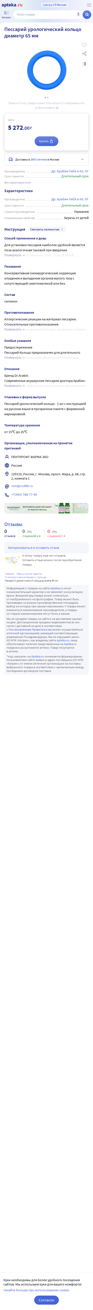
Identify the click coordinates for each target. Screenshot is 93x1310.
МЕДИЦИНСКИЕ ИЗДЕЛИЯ (29, 573)
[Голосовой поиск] (78, 14)
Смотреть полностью (44, 229)
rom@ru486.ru (22, 486)
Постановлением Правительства (30, 629)
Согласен (46, 1300)
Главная (9, 573)
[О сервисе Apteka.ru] (89, 4)
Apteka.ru (56, 588)
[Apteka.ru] (12, 5)
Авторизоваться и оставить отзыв (33, 547)
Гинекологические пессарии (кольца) (25, 577)
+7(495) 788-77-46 (24, 494)
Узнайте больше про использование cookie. (36, 1290)
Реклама (82, 506)
